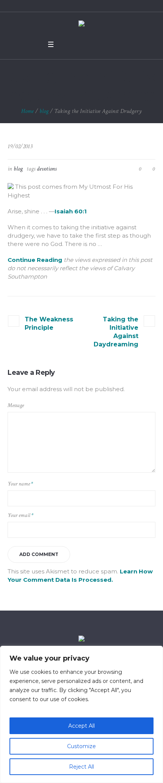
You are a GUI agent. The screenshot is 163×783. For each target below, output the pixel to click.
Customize (81, 746)
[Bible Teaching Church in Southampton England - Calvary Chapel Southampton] (81, 24)
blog (44, 111)
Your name (20, 483)
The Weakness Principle (49, 323)
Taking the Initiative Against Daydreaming (116, 332)
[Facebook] (65, 44)
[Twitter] (74, 44)
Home (27, 111)
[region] (81, 714)
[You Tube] (84, 44)
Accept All (81, 725)
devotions (46, 169)
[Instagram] (94, 44)
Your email (20, 515)
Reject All (81, 766)
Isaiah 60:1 (71, 211)
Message (16, 405)
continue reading (35, 259)
